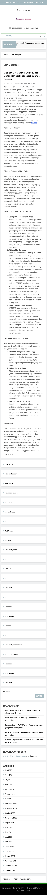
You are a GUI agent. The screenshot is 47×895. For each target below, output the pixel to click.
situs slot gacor (11, 550)
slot (6, 521)
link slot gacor (10, 512)
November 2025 (11, 808)
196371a (9, 83)
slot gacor (8, 502)
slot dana (8, 607)
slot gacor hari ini (11, 654)
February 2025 (10, 851)
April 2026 (8, 784)
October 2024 (10, 870)
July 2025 (8, 827)
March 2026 (9, 789)
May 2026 (8, 780)
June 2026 (8, 775)
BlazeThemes (25, 891)
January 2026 (10, 799)
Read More (7, 454)
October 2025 (10, 813)
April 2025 (8, 842)
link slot (8, 540)
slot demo (8, 626)
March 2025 (9, 847)
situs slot (8, 588)
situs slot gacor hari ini (13, 645)
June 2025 (8, 832)
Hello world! (32, 756)
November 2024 (11, 866)
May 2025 (8, 837)
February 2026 (10, 794)
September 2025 (11, 818)
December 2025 (11, 804)
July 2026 (8, 770)
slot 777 (8, 569)
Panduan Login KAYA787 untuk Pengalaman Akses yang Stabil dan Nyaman (21, 2)
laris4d (34, 123)
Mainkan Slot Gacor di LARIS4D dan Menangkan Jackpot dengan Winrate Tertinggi (22, 75)
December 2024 (11, 861)
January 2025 (10, 856)
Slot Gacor (9, 531)
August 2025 (9, 823)
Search (6, 691)
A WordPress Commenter (15, 756)
